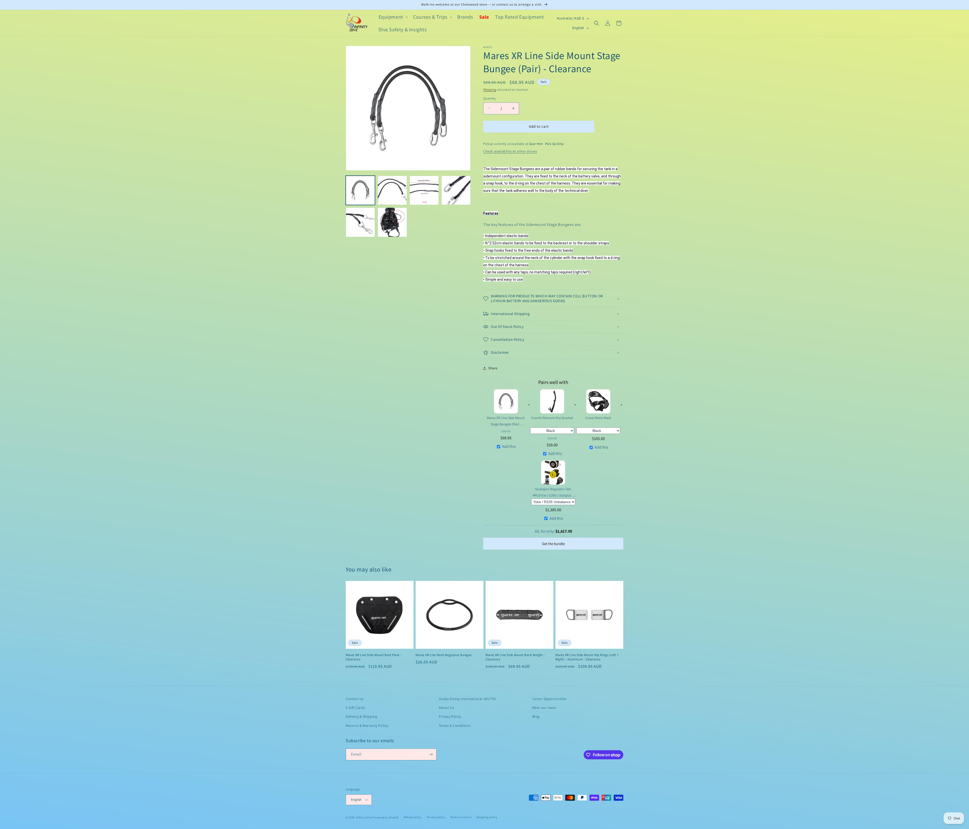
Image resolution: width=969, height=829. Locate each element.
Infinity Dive (364, 817)
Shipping (489, 89)
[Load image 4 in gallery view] (456, 190)
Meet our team (544, 707)
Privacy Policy (450, 716)
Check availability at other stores (510, 151)
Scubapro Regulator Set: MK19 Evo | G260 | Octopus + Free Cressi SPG (553, 492)
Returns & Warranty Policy (367, 725)
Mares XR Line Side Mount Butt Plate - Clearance (373, 657)
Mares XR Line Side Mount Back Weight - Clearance (515, 657)
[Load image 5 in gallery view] (360, 222)
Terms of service (460, 817)
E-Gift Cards (355, 707)
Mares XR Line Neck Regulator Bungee (444, 655)
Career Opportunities (549, 698)
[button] (392, 17)
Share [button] (493, 368)
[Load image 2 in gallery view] (392, 190)
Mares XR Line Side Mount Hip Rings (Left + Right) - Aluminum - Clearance (586, 657)
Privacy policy (436, 817)
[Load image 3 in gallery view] (424, 190)
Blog (536, 716)
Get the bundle (553, 543)
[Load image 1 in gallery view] (360, 190)
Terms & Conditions (455, 725)
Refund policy (413, 817)
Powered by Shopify (386, 817)
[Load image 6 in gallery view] (392, 222)
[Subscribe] (430, 754)
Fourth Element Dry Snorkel (552, 418)
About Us (446, 707)
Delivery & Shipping (361, 716)
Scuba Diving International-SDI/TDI (467, 698)
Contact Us (355, 698)
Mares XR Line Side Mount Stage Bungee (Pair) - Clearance (506, 421)
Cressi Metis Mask (598, 418)
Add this (509, 446)
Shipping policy (486, 817)
